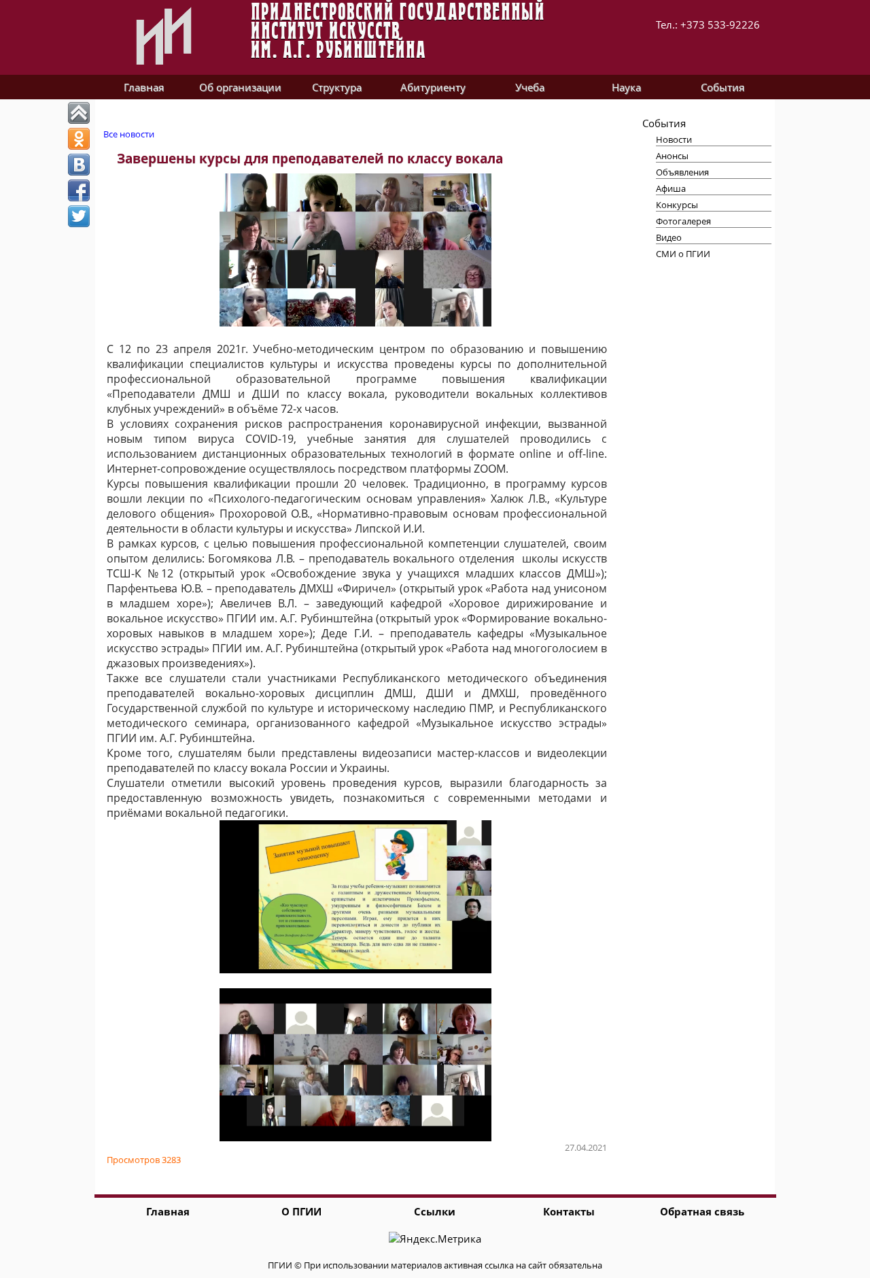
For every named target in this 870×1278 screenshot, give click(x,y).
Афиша (671, 188)
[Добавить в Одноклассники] (79, 139)
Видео (669, 237)
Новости (674, 139)
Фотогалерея (683, 221)
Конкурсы (677, 205)
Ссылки (434, 1211)
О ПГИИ (301, 1211)
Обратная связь (702, 1211)
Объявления (682, 172)
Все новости (128, 134)
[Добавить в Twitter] (79, 216)
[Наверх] (79, 113)
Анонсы (672, 156)
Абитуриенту (433, 87)
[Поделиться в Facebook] (79, 190)
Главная (144, 87)
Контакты (569, 1211)
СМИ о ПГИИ (683, 254)
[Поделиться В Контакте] (79, 164)
